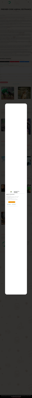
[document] (16, 199)
